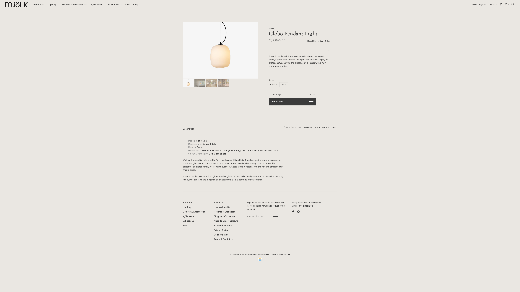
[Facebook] (293, 212)
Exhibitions (113, 5)
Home (271, 28)
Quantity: (276, 94)
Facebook (308, 127)
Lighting (52, 5)
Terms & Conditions (223, 239)
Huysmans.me (284, 254)
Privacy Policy (221, 230)
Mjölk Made (96, 5)
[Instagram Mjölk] (298, 212)
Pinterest (326, 127)
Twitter (317, 127)
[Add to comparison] (329, 50)
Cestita (273, 84)
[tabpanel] (220, 50)
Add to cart (277, 101)
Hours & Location (222, 207)
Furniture (37, 5)
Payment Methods (223, 225)
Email (334, 127)
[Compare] (501, 5)
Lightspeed (264, 254)
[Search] (513, 5)
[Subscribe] (275, 216)
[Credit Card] (260, 260)
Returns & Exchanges (224, 212)
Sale (127, 5)
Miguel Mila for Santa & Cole (318, 41)
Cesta (283, 84)
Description (188, 129)
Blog (135, 5)
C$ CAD (491, 5)
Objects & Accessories (73, 5)
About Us (218, 202)
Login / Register (479, 5)
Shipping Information (224, 216)
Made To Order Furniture (226, 221)
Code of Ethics (221, 235)
